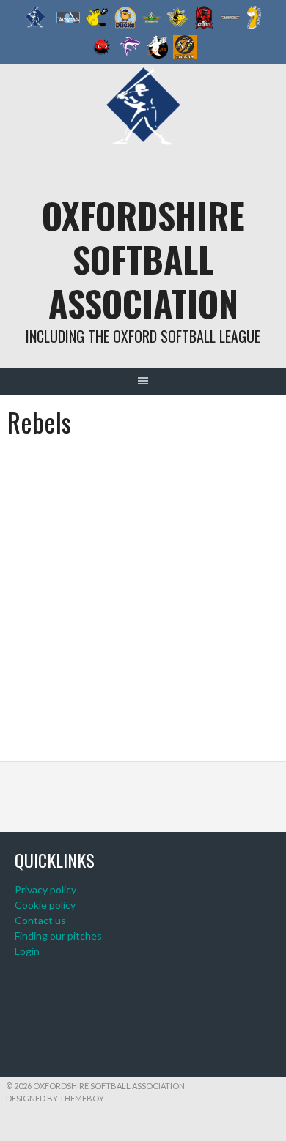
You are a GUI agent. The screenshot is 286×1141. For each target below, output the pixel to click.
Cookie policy (45, 905)
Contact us (40, 920)
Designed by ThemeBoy (55, 1098)
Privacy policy (45, 889)
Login (27, 951)
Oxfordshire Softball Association (143, 259)
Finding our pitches (58, 935)
